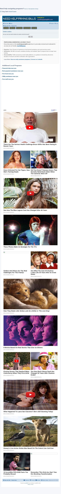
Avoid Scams (12, 11)
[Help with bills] (30, 18)
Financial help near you (9, 68)
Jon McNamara (21, 46)
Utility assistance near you (10, 76)
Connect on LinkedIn (36, 59)
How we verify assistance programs (20, 59)
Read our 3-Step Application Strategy (31, 8)
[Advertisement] (29, 4)
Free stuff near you (8, 79)
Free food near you (8, 73)
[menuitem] (10, 23)
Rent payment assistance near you (12, 71)
